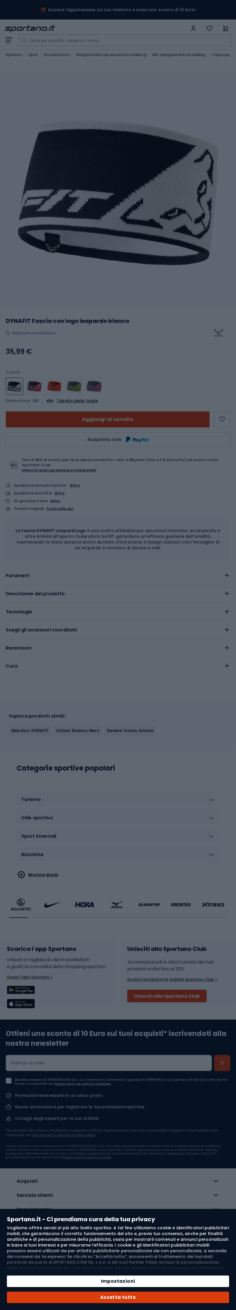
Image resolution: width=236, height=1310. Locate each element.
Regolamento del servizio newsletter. (83, 1084)
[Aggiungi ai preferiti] (222, 419)
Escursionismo (57, 54)
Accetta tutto (118, 1297)
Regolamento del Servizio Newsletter (63, 1134)
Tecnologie (19, 611)
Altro (75, 485)
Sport (33, 54)
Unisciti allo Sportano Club (167, 996)
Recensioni (18, 648)
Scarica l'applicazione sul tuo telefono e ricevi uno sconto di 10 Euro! (122, 9)
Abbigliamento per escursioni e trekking (111, 54)
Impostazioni (118, 1281)
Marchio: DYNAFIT (30, 730)
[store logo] (96, 28)
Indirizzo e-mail (27, 1063)
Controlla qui (60, 508)
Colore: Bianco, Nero (78, 730)
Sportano (14, 54)
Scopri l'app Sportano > (30, 977)
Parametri (18, 575)
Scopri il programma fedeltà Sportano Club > (172, 979)
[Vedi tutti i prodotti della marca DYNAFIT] (218, 333)
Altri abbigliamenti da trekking (179, 54)
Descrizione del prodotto (35, 593)
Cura (12, 666)
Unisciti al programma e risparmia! (59, 470)
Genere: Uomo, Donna (129, 730)
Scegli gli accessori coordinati (41, 630)
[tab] (118, 576)
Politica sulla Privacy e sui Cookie (86, 1157)
